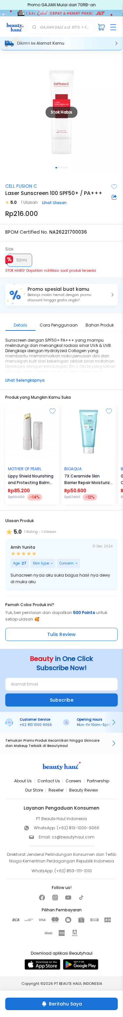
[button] (61, 295)
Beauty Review (83, 790)
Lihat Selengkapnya (25, 380)
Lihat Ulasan (54, 202)
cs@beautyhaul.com (73, 837)
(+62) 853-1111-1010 (73, 871)
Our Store (34, 790)
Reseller (56, 790)
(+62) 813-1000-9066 (78, 828)
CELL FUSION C (21, 186)
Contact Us (48, 781)
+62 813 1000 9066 (36, 724)
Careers (73, 781)
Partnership (98, 781)
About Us (23, 781)
